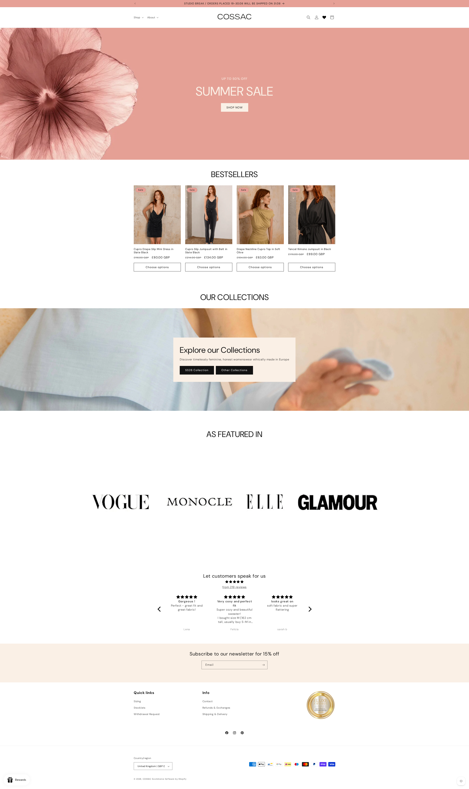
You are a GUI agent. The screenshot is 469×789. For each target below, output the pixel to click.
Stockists (139, 707)
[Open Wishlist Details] (324, 17)
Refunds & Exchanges (216, 707)
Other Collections (234, 370)
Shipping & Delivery (215, 714)
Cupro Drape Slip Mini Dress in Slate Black (153, 250)
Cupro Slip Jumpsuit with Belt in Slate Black (206, 250)
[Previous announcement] (135, 3)
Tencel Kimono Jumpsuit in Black (309, 249)
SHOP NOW (234, 107)
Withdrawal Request (147, 714)
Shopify (182, 779)
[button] (138, 17)
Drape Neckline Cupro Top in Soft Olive (258, 250)
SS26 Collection (196, 370)
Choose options (157, 267)
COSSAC (147, 779)
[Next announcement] (334, 3)
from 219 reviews (234, 587)
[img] (234, 582)
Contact (207, 701)
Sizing (137, 701)
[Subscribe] (263, 665)
